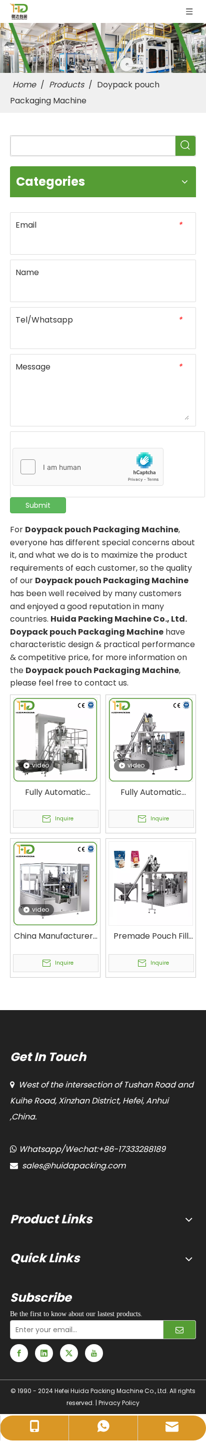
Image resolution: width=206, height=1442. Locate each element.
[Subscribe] (179, 1329)
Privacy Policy (119, 1403)
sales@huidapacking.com (74, 1165)
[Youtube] (94, 1353)
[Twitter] (69, 1353)
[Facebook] (19, 1353)
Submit (38, 505)
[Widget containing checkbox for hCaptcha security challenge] (88, 467)
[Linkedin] (44, 1353)
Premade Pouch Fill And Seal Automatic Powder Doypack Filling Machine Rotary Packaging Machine (151, 936)
